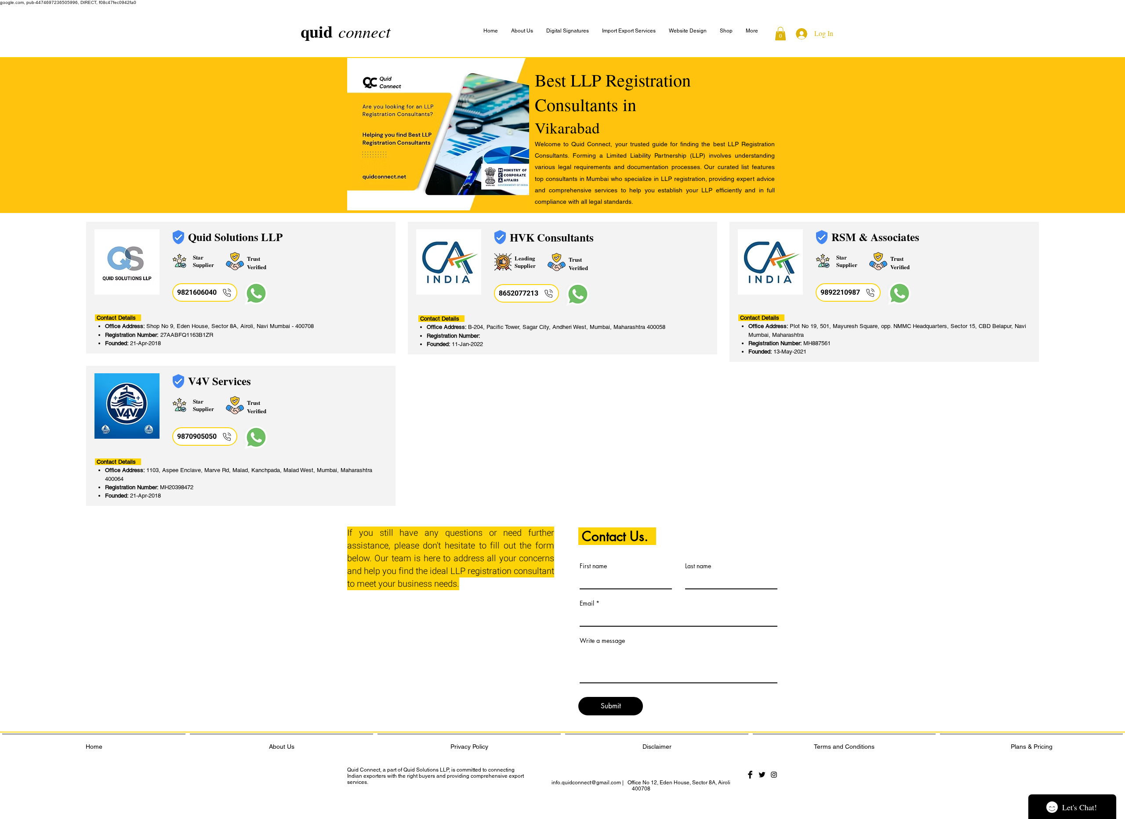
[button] (752, 31)
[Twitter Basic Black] (762, 775)
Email (587, 603)
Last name (698, 566)
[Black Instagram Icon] (774, 775)
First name (593, 566)
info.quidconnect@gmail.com (586, 782)
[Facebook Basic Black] (750, 775)
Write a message (602, 641)
